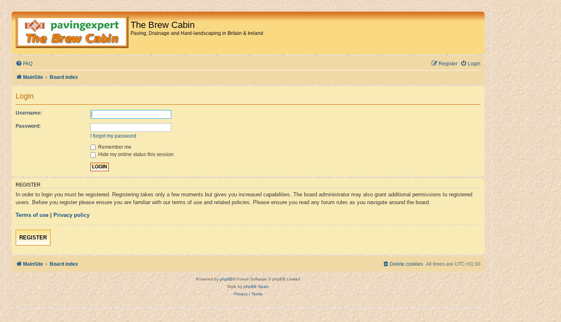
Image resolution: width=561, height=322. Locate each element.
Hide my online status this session (135, 154)
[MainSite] (72, 33)
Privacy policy (71, 215)
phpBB (226, 279)
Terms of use (32, 215)
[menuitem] (24, 63)
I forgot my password (113, 136)
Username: (29, 113)
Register (33, 238)
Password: (28, 126)
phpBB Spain (256, 286)
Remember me (114, 147)
